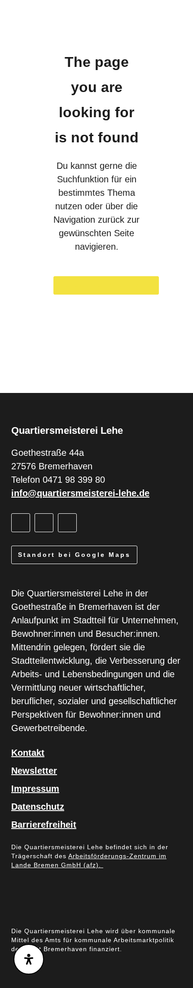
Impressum (35, 789)
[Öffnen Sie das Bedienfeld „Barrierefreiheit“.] (28, 959)
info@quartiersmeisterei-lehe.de (80, 493)
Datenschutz (37, 807)
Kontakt (27, 753)
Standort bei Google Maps (74, 554)
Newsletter (34, 771)
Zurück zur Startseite (106, 285)
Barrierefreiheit (43, 824)
